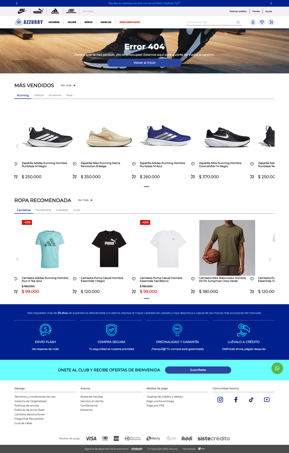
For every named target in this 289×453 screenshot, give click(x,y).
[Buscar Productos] (239, 22)
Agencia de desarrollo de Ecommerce (106, 448)
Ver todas (88, 11)
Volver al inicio (144, 63)
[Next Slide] (271, 3)
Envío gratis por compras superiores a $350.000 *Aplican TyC (144, 3)
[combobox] (214, 22)
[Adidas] (54, 11)
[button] (15, 174)
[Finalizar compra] (271, 22)
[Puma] (38, 11)
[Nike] (22, 11)
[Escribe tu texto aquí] (71, 11)
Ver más (66, 85)
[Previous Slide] (17, 3)
